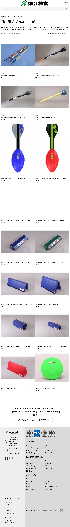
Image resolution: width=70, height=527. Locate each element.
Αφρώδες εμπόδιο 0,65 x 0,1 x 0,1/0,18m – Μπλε (15, 262)
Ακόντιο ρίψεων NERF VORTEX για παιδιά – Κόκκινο (50, 178)
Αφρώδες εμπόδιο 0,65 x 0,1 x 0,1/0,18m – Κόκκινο (50, 220)
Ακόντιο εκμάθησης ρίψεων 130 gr (45, 117)
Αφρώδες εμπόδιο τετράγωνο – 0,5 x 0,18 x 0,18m (15, 346)
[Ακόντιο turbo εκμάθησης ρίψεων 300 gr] (52, 54)
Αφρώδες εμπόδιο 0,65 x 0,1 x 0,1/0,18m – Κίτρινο (15, 220)
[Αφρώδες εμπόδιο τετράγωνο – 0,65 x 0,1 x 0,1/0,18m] (52, 325)
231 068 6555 (13, 449)
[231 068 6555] (6, 449)
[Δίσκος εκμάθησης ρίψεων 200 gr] (52, 367)
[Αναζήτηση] (66, 9)
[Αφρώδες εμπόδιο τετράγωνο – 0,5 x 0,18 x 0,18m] (18, 325)
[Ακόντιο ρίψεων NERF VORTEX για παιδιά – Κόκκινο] (52, 148)
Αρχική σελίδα (5, 16)
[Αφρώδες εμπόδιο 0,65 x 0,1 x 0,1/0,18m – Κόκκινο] (52, 199)
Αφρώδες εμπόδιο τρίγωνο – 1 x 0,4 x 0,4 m (14, 388)
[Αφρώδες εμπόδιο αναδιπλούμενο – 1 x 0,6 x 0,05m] (18, 283)
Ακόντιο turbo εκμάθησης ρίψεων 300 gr (47, 75)
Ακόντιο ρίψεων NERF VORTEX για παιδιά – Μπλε (16, 178)
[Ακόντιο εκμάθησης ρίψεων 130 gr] (52, 97)
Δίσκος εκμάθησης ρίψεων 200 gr (45, 388)
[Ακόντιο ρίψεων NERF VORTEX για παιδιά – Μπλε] (18, 148)
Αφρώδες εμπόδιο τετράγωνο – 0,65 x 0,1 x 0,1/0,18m (50, 346)
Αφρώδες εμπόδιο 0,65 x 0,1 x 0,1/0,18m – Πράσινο (50, 262)
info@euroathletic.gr (15, 453)
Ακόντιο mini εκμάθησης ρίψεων (10, 75)
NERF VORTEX (4, 176)
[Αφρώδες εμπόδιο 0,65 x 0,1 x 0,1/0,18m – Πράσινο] (52, 241)
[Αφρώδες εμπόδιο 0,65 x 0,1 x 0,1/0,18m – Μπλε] (18, 241)
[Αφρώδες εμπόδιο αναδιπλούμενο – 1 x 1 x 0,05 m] (52, 283)
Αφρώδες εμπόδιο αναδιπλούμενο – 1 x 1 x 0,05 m (50, 304)
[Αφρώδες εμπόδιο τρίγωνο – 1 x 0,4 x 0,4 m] (18, 367)
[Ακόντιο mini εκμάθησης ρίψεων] (18, 54)
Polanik (3, 73)
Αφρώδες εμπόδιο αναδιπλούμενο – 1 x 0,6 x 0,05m (16, 304)
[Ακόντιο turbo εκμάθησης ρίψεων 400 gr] (18, 97)
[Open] (2, 3)
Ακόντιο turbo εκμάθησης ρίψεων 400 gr (13, 117)
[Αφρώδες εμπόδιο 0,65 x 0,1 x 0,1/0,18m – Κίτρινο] (18, 199)
